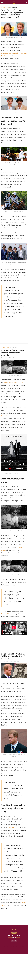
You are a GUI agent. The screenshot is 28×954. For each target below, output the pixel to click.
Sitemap (17, 946)
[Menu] (2, 2)
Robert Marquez (14, 7)
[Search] (26, 2)
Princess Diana (6, 614)
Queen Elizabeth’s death (12, 773)
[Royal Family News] (13, 2)
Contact (22, 946)
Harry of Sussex (5, 7)
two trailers (5, 416)
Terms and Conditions (9, 946)
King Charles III (14, 827)
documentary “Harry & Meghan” (14, 382)
